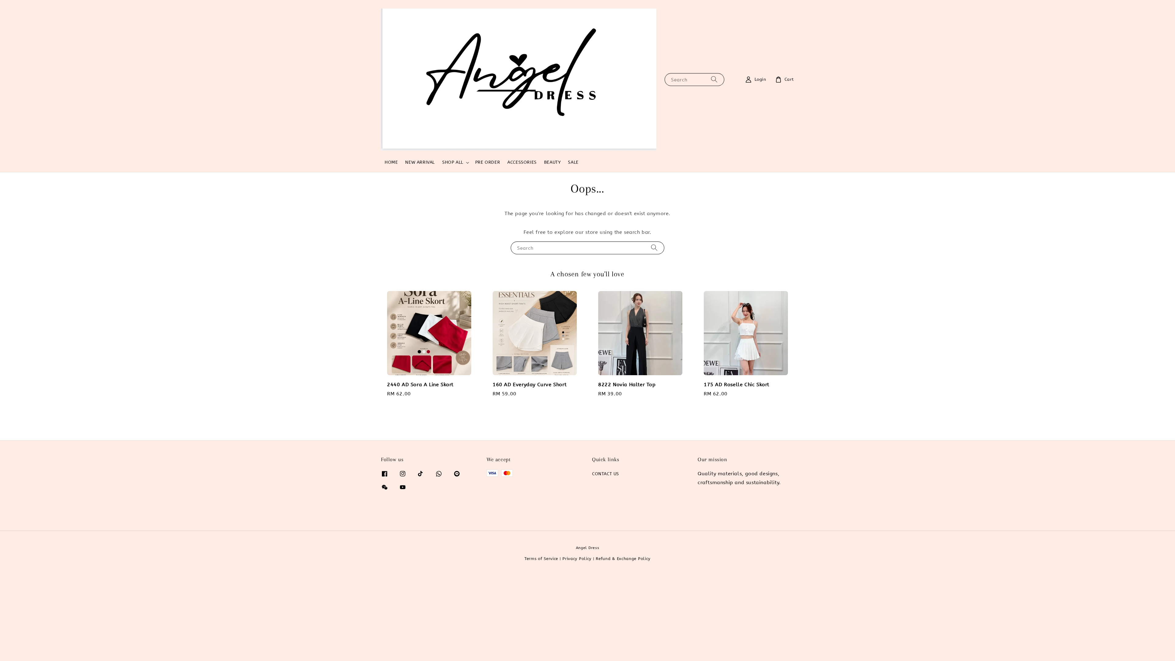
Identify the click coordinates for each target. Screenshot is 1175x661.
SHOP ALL (452, 162)
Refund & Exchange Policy (623, 558)
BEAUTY (552, 162)
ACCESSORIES (522, 162)
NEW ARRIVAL (420, 162)
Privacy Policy (576, 558)
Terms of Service (541, 558)
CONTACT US (605, 473)
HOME (391, 162)
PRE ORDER (487, 162)
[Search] (714, 79)
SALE (573, 162)
